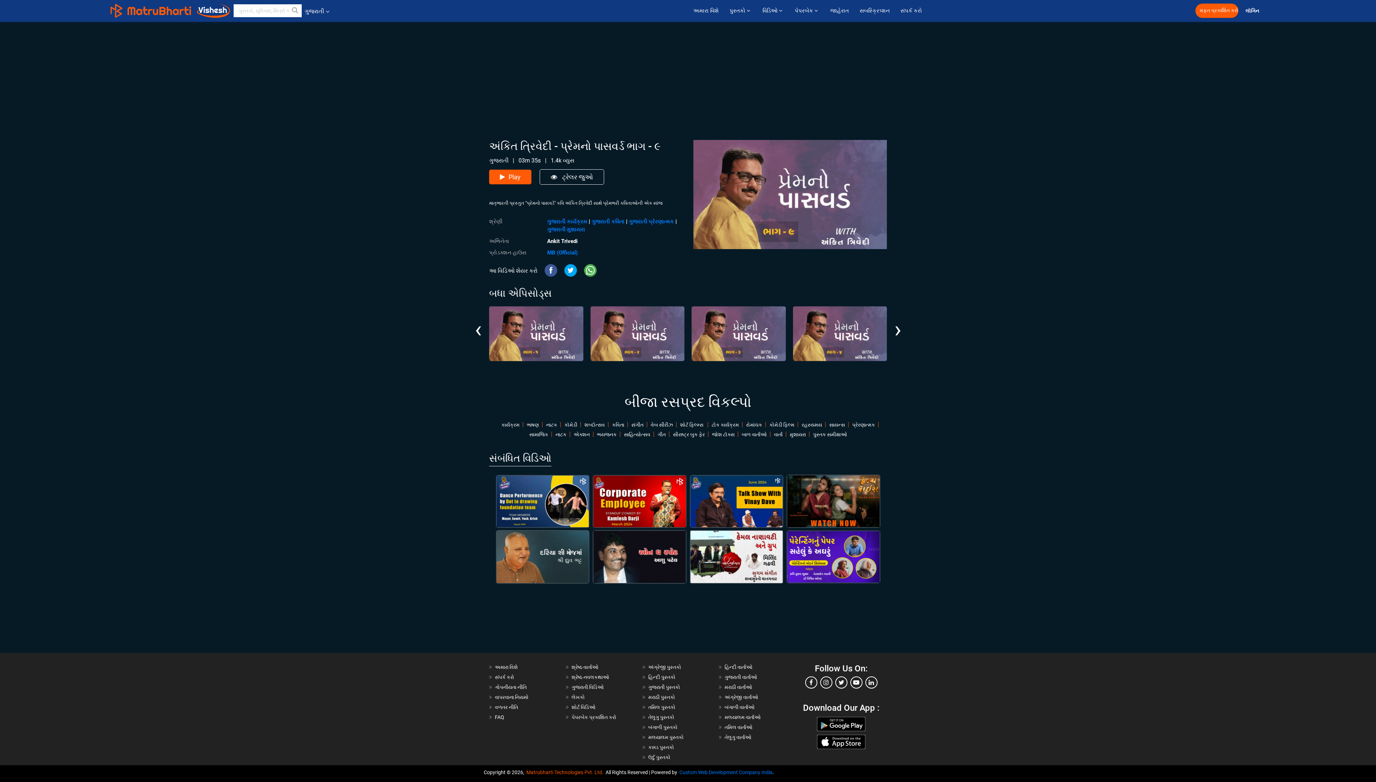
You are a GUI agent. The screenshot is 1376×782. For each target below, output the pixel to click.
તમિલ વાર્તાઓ (738, 727)
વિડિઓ (771, 11)
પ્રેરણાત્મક (863, 425)
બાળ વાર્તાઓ (754, 434)
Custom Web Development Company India (726, 772)
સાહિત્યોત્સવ (637, 434)
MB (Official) (562, 252)
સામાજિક (538, 434)
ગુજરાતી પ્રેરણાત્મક (651, 221)
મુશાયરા (798, 434)
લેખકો (578, 697)
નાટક (551, 425)
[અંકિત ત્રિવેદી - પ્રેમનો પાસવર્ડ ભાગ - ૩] (739, 333)
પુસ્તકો (738, 11)
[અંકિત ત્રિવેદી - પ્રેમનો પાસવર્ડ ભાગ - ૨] (638, 333)
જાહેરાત (839, 11)
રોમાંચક (754, 425)
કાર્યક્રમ (510, 425)
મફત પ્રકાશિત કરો (1219, 10)
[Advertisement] (688, 72)
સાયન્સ (837, 425)
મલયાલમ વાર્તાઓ (743, 717)
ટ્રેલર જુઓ (577, 177)
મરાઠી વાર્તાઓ (738, 687)
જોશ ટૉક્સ (723, 434)
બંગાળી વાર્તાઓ (740, 707)
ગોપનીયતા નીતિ (511, 687)
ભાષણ (533, 425)
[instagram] (826, 682)
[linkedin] (871, 682)
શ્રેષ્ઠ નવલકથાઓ (590, 677)
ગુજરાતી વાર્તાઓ (741, 677)
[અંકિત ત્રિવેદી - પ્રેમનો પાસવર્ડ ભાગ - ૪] (840, 333)
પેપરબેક (804, 11)
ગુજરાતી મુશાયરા (566, 229)
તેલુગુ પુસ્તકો (661, 717)
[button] (295, 10)
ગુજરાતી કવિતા (608, 221)
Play (514, 177)
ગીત (662, 434)
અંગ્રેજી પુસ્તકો (664, 667)
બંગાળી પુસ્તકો (663, 727)
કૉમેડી (570, 425)
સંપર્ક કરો (911, 11)
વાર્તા (778, 434)
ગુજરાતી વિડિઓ (588, 687)
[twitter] (841, 682)
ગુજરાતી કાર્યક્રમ (567, 221)
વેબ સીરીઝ (662, 425)
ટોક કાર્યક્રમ (725, 425)
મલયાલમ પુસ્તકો (666, 737)
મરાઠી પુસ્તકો (661, 697)
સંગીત (637, 425)
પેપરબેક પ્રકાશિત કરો (594, 717)
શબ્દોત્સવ (594, 425)
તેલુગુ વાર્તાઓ (738, 737)
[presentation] (478, 324)
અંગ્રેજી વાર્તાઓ (741, 697)
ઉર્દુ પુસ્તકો (659, 757)
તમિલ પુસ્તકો (661, 707)
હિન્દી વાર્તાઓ (738, 667)
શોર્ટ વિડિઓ (584, 707)
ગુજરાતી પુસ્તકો (664, 687)
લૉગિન (1253, 11)
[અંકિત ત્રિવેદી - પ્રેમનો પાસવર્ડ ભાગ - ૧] (536, 333)
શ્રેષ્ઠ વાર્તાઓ (585, 667)
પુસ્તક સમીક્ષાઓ (830, 434)
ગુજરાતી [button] (314, 11)
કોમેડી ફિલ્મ (781, 425)
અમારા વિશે (706, 11)
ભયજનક (607, 434)
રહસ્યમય (812, 425)
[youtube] (856, 682)
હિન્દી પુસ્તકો (661, 677)
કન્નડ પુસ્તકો (661, 747)
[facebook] (811, 682)
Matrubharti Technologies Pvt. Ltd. (566, 772)
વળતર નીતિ (506, 707)
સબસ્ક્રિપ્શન (875, 11)
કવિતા (618, 425)
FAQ (499, 717)
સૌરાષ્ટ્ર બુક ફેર (689, 434)
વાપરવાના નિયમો (512, 697)
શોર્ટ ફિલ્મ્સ (692, 425)
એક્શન (582, 434)
